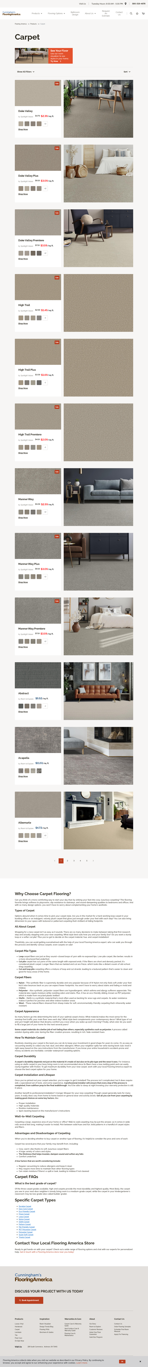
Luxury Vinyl (19, 1324)
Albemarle (24, 822)
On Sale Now (19, 1341)
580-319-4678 (138, 3)
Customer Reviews (95, 1329)
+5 (45, 318)
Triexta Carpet (24, 1237)
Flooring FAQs (44, 1329)
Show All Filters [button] (24, 72)
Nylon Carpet (24, 1219)
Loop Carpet (24, 1217)
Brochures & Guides (46, 1332)
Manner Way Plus (28, 563)
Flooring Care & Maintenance (70, 1334)
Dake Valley (25, 111)
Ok (122, 1361)
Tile (16, 1335)
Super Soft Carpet (26, 1235)
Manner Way (26, 499)
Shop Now (23, 129)
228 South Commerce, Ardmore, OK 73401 (42, 1347)
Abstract (23, 693)
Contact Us (119, 13)
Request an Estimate (106, 13)
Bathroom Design (75, 13)
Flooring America (21, 24)
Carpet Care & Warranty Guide (73, 1325)
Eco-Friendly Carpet (27, 1211)
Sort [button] (126, 72)
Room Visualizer (45, 1324)
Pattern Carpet (25, 1224)
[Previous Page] (54, 860)
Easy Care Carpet (26, 1209)
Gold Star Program (95, 1337)
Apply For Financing (121, 1334)
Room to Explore (95, 1326)
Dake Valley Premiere (31, 240)
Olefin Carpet (24, 1222)
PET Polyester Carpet (27, 1230)
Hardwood (18, 1326)
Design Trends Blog (46, 1326)
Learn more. (82, 1363)
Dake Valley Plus (28, 175)
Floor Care (18, 1338)
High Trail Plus (27, 369)
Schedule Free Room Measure (121, 1330)
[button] (131, 13)
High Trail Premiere (29, 434)
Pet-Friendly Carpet (27, 1227)
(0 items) (143, 13)
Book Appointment (30, 1300)
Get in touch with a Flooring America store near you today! (47, 1252)
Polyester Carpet (26, 1232)
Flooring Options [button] (55, 13)
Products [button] (36, 13)
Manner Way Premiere (31, 628)
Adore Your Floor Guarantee (95, 1333)
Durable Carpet (25, 1206)
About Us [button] (89, 13)
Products (33, 24)
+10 (45, 835)
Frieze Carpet (24, 1214)
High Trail (24, 305)
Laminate (18, 1332)
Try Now (54, 61)
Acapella (23, 758)
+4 (45, 706)
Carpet (17, 1329)
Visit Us (82, 4)
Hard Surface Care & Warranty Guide (72, 1329)
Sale (57, 83)
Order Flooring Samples (122, 1326)
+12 (45, 124)
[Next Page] (93, 860)
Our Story (92, 1324)
